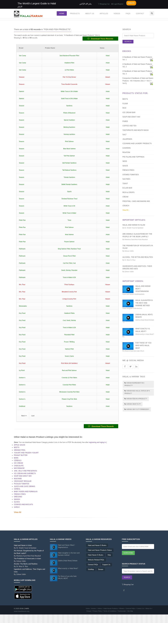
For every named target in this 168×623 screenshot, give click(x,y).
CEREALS (17, 460)
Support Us (106, 565)
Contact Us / (141, 608)
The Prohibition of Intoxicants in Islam (27, 560)
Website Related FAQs (96, 560)
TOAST (125, 183)
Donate (100, 569)
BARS (16, 458)
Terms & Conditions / (110, 611)
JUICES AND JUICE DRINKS (24, 486)
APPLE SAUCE (19, 445)
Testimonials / (122, 611)
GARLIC (17, 507)
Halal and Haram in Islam (133, 225)
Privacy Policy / (98, 611)
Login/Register (118, 4)
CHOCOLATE (19, 466)
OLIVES (17, 502)
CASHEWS (126, 148)
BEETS (16, 447)
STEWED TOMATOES (130, 175)
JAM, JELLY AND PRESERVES (25, 471)
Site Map (130, 611)
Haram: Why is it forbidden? (137, 409)
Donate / (89, 611)
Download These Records (101, 39)
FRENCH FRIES (20, 494)
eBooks (126, 51)
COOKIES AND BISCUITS (23, 504)
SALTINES (126, 179)
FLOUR (125, 103)
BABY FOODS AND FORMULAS (26, 491)
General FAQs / (131, 608)
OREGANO (18, 497)
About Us (89, 13)
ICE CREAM (18, 463)
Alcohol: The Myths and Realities (137, 257)
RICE (124, 108)
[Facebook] (124, 590)
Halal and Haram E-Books (97, 545)
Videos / (100, 608)
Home (61, 13)
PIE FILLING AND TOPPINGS (133, 157)
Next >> (24, 416)
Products (75, 13)
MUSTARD (18, 479)
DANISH (17, 499)
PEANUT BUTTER (20, 455)
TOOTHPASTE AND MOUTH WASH (135, 130)
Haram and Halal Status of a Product (137, 392)
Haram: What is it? (133, 404)
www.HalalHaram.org (21, 611)
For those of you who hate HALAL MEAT (143, 345)
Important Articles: (134, 220)
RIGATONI (126, 152)
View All (17, 512)
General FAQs (93, 565)
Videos (117, 13)
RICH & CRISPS (128, 192)
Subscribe (128, 553)
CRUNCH (125, 206)
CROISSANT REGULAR (22, 481)
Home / (88, 608)
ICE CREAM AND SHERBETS (25, 473)
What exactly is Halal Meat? (68, 568)
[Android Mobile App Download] (23, 588)
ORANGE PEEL (19, 450)
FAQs (128, 13)
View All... (126, 210)
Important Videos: (133, 281)
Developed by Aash (37, 611)
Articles (104, 13)
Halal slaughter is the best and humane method (144, 302)
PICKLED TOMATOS (21, 484)
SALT (124, 135)
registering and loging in (97, 442)
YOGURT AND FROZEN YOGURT (26, 453)
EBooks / (122, 608)
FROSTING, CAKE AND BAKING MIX (136, 201)
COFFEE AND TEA (129, 126)
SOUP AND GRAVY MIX (23, 476)
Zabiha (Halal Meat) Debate (67, 561)
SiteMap (91, 569)
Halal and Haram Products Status (100, 550)
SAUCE (125, 166)
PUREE (125, 121)
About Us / (148, 608)
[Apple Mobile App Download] (23, 596)
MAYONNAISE (19, 468)
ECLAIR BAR (127, 188)
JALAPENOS (127, 139)
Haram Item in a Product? (136, 399)
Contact (140, 13)
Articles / (94, 608)
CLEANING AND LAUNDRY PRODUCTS (137, 143)
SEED (124, 161)
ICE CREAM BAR (128, 112)
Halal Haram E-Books (95, 555)
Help (109, 555)
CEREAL (17, 489)
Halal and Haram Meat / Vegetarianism (66, 546)
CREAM (125, 197)
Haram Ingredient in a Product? (134, 384)
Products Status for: (135, 93)
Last (32, 416)
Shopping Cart (104, 4)
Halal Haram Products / (111, 608)
